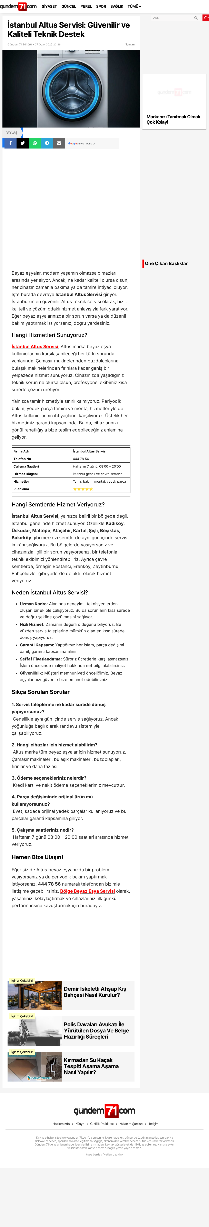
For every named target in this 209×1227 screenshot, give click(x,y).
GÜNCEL (68, 6)
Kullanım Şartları (131, 1124)
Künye (80, 1124)
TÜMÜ (133, 6)
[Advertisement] (71, 179)
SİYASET (49, 6)
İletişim (154, 1124)
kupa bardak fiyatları (99, 1154)
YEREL (86, 6)
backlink (118, 1154)
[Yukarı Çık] (197, 1215)
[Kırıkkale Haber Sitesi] (104, 1111)
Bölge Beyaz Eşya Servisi (87, 891)
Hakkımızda (61, 1124)
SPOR (101, 6)
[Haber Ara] (196, 17)
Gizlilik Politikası (102, 1124)
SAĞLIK (116, 6)
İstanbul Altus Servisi (35, 346)
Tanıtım (130, 44)
